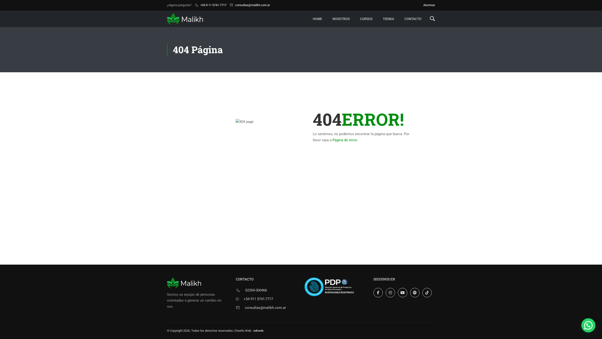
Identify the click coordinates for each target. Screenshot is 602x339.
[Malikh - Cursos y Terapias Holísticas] (185, 18)
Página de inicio (345, 140)
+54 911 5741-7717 (258, 299)
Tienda (388, 19)
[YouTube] (402, 292)
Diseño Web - (249, 330)
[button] (588, 325)
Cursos (366, 19)
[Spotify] (415, 292)
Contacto (412, 19)
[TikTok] (427, 292)
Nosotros (341, 19)
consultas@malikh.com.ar (252, 5)
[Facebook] (378, 292)
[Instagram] (390, 292)
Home (317, 19)
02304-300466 (256, 290)
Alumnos (429, 5)
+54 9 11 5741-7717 (213, 5)
